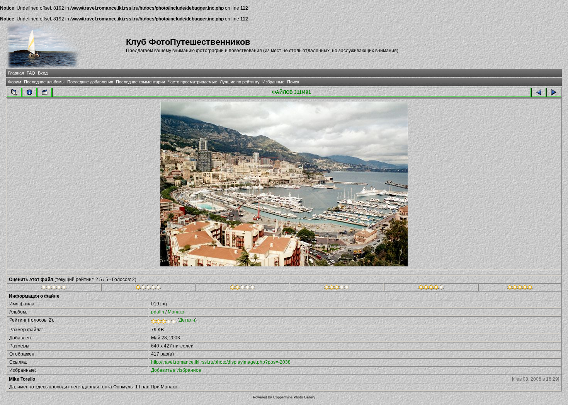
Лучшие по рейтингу (240, 82)
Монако (176, 312)
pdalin (157, 312)
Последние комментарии (140, 82)
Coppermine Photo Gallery (294, 397)
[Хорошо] (336, 288)
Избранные (273, 82)
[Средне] (242, 288)
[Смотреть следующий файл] (554, 92)
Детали (187, 320)
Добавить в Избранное (176, 370)
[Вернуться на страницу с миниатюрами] (14, 92)
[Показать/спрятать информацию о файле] (29, 92)
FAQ (31, 73)
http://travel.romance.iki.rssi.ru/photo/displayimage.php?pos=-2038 (221, 362)
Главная (16, 73)
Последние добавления (90, 82)
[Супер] (519, 288)
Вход (43, 73)
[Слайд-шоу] (44, 92)
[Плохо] (148, 288)
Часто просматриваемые (192, 82)
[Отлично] (431, 288)
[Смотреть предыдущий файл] (539, 92)
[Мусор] (53, 288)
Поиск (293, 82)
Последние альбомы (44, 82)
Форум (14, 82)
